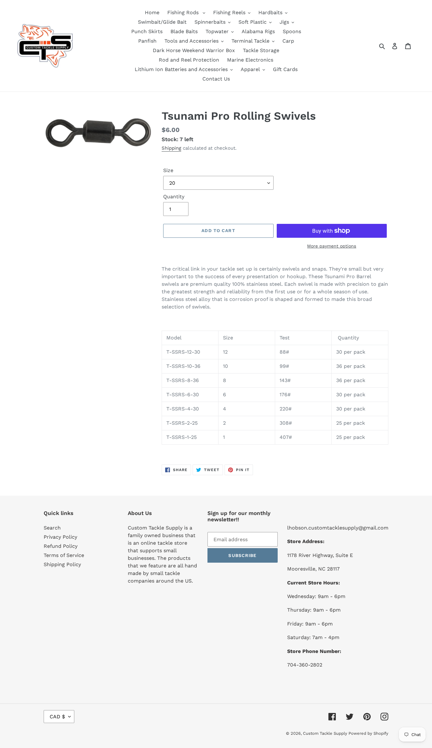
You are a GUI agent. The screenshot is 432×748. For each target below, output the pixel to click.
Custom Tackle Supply (326, 733)
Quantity (173, 197)
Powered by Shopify (368, 733)
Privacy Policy (60, 537)
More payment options (331, 245)
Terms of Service (64, 555)
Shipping (171, 148)
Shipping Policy (62, 564)
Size (168, 170)
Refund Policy (60, 546)
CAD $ (57, 717)
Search (52, 528)
